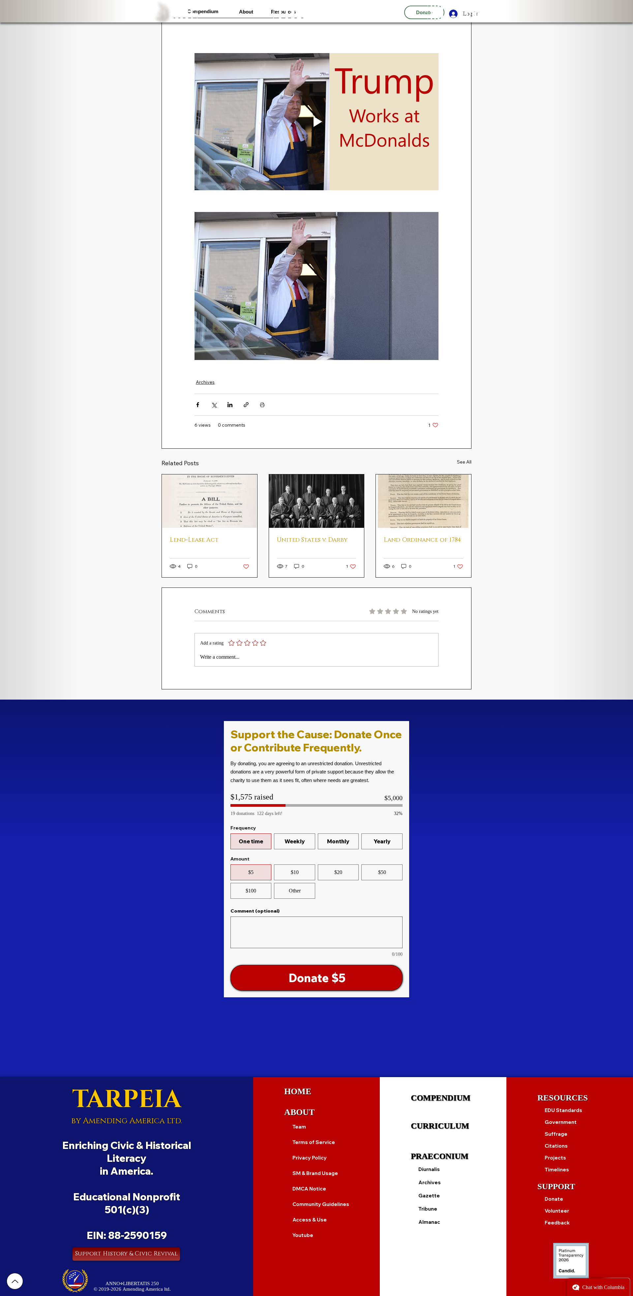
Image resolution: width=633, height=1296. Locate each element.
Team (299, 1127)
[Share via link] (246, 405)
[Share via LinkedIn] (230, 405)
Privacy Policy (309, 1158)
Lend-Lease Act (194, 540)
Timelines (557, 1169)
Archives (205, 382)
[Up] (15, 1281)
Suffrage (556, 1134)
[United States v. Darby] (316, 501)
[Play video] (316, 121)
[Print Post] (262, 405)
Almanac (429, 1222)
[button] (202, 11)
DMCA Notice (309, 1189)
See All (464, 462)
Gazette (429, 1195)
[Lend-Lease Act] (209, 501)
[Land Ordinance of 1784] (423, 501)
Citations (556, 1146)
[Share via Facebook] (198, 405)
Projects (555, 1158)
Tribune (427, 1209)
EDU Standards (563, 1110)
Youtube (302, 1235)
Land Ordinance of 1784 (422, 540)
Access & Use (309, 1220)
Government (561, 1122)
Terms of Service (313, 1142)
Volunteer (557, 1211)
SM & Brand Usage (315, 1173)
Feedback (557, 1223)
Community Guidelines (320, 1204)
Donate (554, 1199)
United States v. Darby (312, 540)
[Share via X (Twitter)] (214, 405)
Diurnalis (429, 1169)
